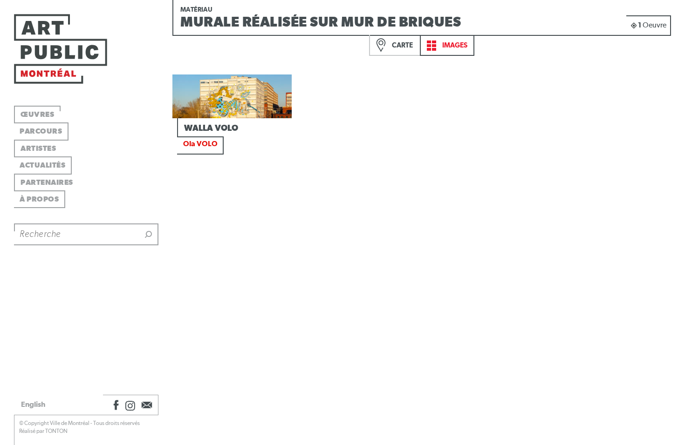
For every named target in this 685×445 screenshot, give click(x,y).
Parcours (41, 131)
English (33, 404)
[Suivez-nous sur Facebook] (115, 405)
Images (454, 45)
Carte (401, 45)
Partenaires (47, 182)
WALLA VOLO (211, 128)
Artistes (38, 148)
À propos (39, 199)
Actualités (42, 165)
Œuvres (37, 114)
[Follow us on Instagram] (130, 405)
